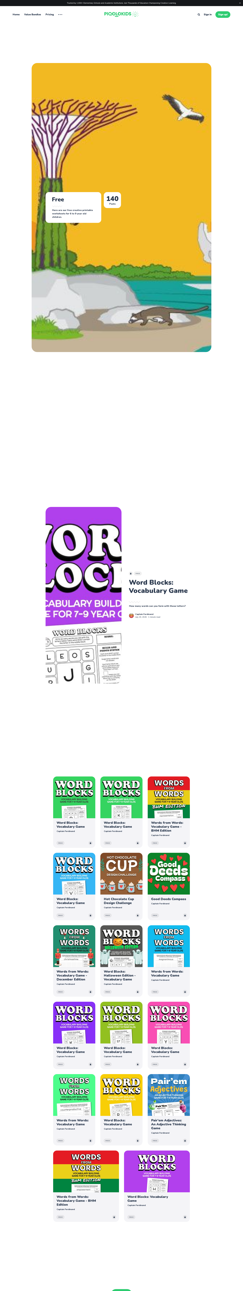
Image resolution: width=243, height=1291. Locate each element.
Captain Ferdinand (144, 614)
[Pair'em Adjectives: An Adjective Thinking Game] (169, 1109)
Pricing (50, 14)
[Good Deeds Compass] (169, 886)
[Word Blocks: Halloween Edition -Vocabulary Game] (121, 961)
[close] (240, 3)
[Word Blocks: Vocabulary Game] (74, 812)
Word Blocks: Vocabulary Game (158, 586)
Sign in (208, 14)
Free (138, 573)
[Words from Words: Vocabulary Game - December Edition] (74, 961)
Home (16, 14)
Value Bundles (32, 14)
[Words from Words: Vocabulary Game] (169, 961)
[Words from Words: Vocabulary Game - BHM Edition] (169, 812)
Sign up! (223, 14)
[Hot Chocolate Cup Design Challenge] (121, 886)
